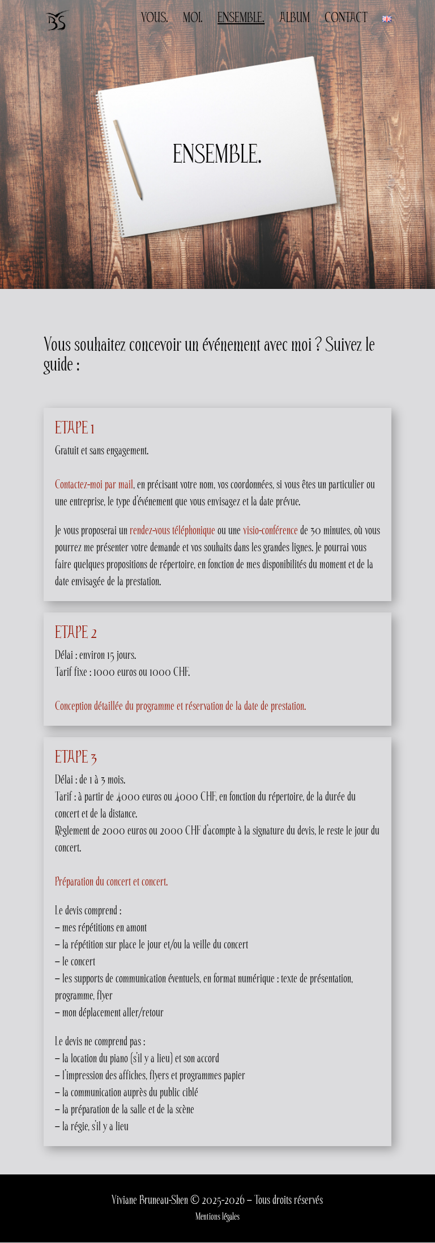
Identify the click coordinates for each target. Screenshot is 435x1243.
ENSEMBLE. (241, 19)
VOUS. (154, 19)
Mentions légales (217, 1217)
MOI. (193, 19)
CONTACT (346, 19)
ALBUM (294, 19)
